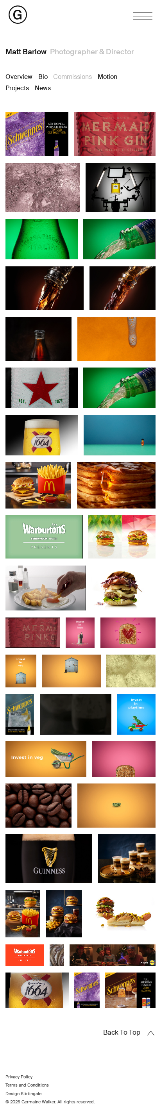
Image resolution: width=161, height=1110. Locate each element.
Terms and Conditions (27, 1085)
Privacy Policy (18, 1077)
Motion (107, 77)
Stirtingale (31, 1094)
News (43, 88)
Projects (17, 88)
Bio (43, 77)
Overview (18, 77)
